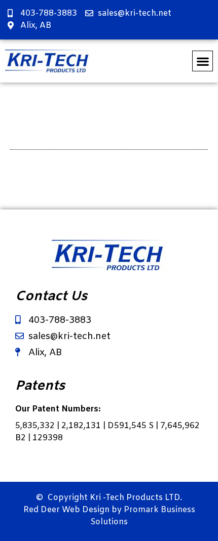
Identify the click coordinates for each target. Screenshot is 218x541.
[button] (202, 61)
